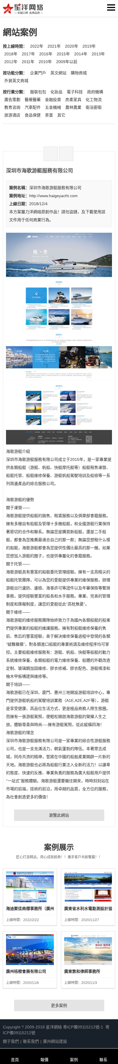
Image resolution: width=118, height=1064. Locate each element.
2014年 (80, 54)
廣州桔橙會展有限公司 (26, 971)
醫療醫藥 (33, 99)
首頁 (15, 1059)
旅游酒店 (12, 115)
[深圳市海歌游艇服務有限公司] (59, 442)
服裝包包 (38, 92)
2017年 (28, 54)
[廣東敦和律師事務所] (88, 949)
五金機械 (53, 107)
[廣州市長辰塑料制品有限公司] (66, 154)
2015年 (63, 54)
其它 (61, 115)
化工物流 (94, 99)
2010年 (45, 61)
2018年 (10, 54)
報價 (44, 1059)
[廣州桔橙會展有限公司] (30, 949)
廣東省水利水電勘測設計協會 (90, 908)
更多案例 (59, 1005)
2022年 (36, 46)
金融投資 (53, 99)
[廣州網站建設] (23, 10)
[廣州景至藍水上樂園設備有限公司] (51, 154)
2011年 (28, 61)
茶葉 (49, 115)
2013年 (98, 54)
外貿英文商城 (16, 80)
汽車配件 (33, 107)
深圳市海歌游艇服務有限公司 (55, 187)
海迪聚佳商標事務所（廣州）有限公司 (40, 908)
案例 (74, 1059)
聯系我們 (31, 1041)
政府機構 (95, 92)
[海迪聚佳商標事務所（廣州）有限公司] (30, 886)
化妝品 (56, 92)
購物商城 (79, 73)
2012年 (10, 61)
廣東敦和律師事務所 (82, 971)
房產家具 (73, 99)
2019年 (89, 46)
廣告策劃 (12, 99)
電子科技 (75, 92)
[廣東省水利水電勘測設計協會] (88, 886)
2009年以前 (66, 61)
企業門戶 (38, 73)
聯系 (103, 1059)
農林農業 (73, 107)
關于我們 (11, 1041)
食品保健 (33, 115)
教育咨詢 (12, 107)
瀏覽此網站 (59, 815)
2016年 (45, 54)
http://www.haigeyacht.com (53, 195)
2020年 (71, 46)
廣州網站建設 (55, 1041)
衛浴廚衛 (94, 107)
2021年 (54, 46)
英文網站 (58, 73)
